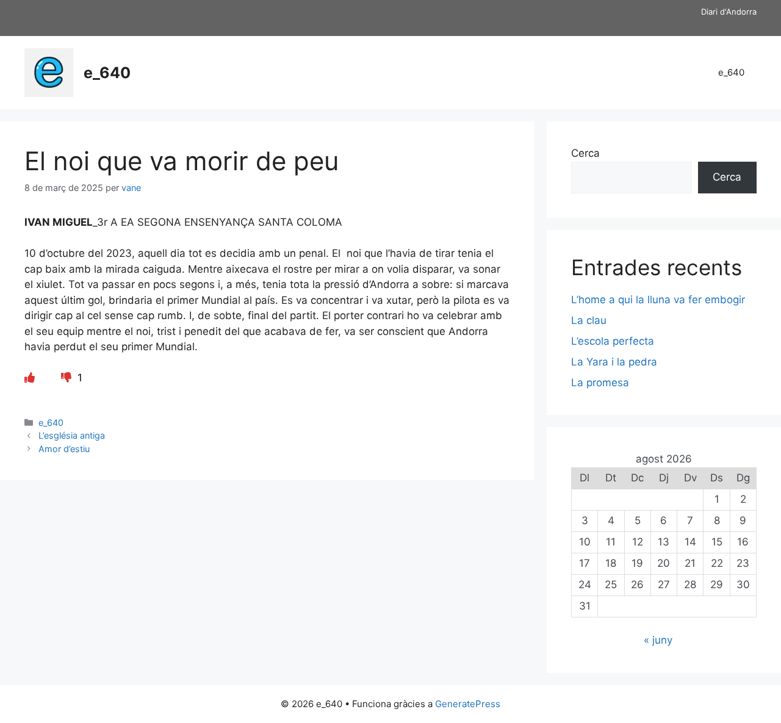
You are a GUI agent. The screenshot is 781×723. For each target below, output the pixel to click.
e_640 (107, 72)
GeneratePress (467, 704)
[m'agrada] (29, 378)
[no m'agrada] (67, 378)
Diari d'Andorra (729, 11)
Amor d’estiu (65, 449)
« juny (658, 640)
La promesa (600, 382)
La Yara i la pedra (614, 362)
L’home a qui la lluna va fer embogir (658, 299)
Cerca (585, 153)
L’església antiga (71, 435)
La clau (588, 320)
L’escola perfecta (612, 341)
